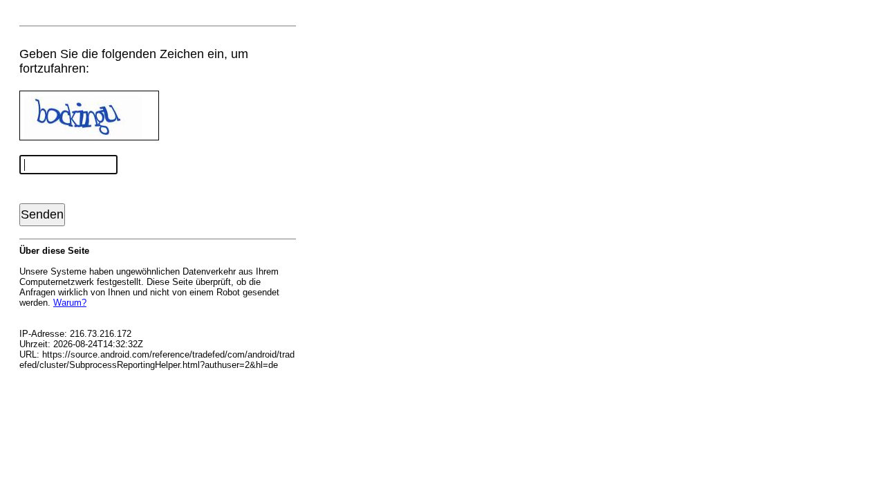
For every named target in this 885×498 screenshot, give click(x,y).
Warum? (69, 302)
